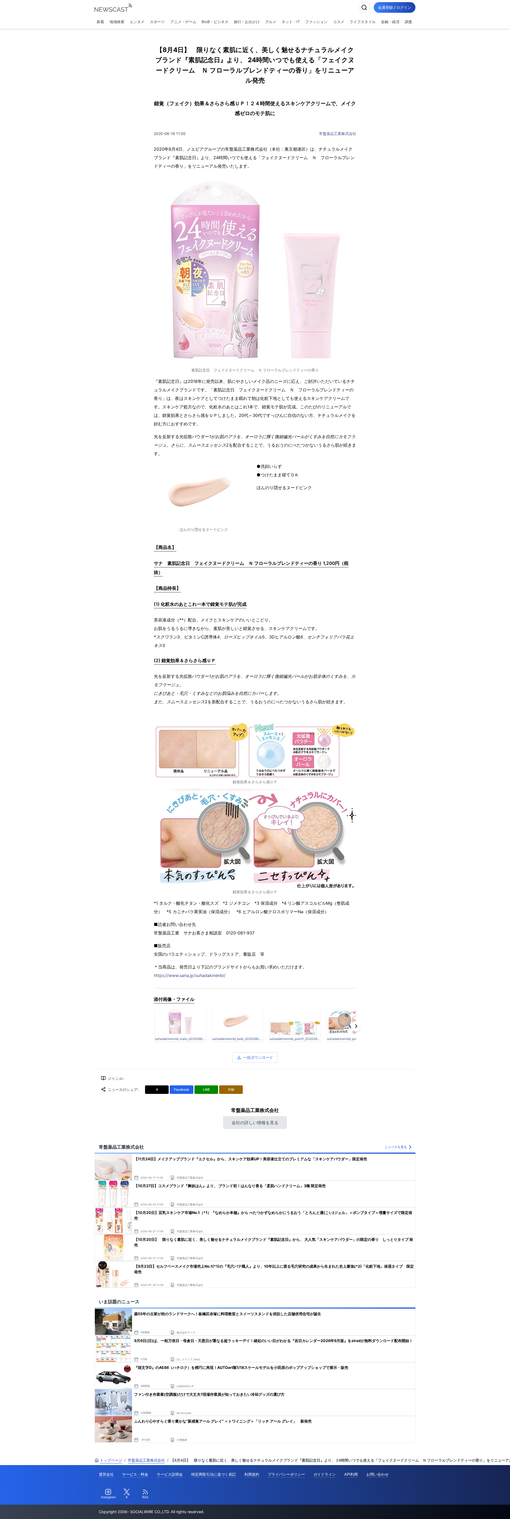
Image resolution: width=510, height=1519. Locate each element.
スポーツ (157, 21)
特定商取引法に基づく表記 (213, 1474)
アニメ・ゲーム (183, 21)
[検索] (364, 7)
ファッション (316, 21)
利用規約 (251, 1474)
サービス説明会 (170, 1474)
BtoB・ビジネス (215, 21)
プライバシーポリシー (286, 1474)
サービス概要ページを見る (470, 1507)
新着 (100, 21)
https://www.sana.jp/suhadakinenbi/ (190, 975)
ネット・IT (291, 21)
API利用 (351, 1474)
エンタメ (137, 21)
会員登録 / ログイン (394, 7)
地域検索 (116, 21)
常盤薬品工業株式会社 (337, 133)
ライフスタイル (363, 21)
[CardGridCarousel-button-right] (356, 1026)
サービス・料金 (135, 1474)
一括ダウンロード (258, 1057)
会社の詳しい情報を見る (255, 1122)
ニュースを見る (396, 1147)
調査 (408, 21)
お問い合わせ (377, 1474)
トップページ (111, 1460)
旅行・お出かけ (247, 21)
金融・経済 (390, 21)
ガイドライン (324, 1474)
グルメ (270, 21)
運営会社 (106, 1474)
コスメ (338, 21)
